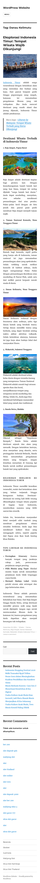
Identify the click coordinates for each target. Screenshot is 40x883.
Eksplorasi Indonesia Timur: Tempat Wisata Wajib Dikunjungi (19, 43)
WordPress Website (16, 7)
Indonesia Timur (11, 82)
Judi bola (7, 853)
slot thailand (8, 769)
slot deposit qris (10, 751)
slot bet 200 (8, 800)
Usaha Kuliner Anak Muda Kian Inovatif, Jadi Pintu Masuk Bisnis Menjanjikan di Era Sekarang (19, 698)
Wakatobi (13, 632)
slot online (8, 775)
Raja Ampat (15, 629)
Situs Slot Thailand (11, 869)
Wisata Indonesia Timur (26, 632)
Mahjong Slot (9, 858)
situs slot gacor (9, 819)
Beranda (7, 842)
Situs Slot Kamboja (11, 864)
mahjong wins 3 (10, 807)
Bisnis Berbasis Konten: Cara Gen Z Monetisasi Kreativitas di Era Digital (20, 689)
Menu (6, 14)
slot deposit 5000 (10, 794)
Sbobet (6, 847)
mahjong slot (9, 757)
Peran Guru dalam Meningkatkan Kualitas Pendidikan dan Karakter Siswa (20, 679)
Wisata (21, 627)
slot (4, 763)
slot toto (7, 782)
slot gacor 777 (9, 813)
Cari (5, 647)
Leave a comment (9, 634)
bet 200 (6, 744)
